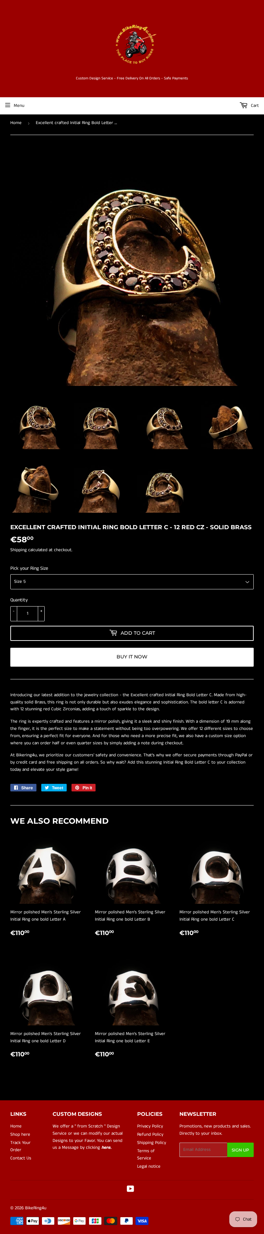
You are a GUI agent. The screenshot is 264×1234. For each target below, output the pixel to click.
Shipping (18, 550)
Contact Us (20, 1158)
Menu (19, 105)
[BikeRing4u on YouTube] (130, 1190)
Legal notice (149, 1166)
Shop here (20, 1134)
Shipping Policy (151, 1142)
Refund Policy (150, 1134)
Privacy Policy (150, 1126)
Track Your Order (20, 1146)
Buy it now (132, 657)
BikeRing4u (35, 1208)
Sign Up (240, 1150)
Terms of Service (146, 1154)
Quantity (19, 600)
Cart (254, 105)
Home (16, 123)
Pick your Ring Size (29, 568)
